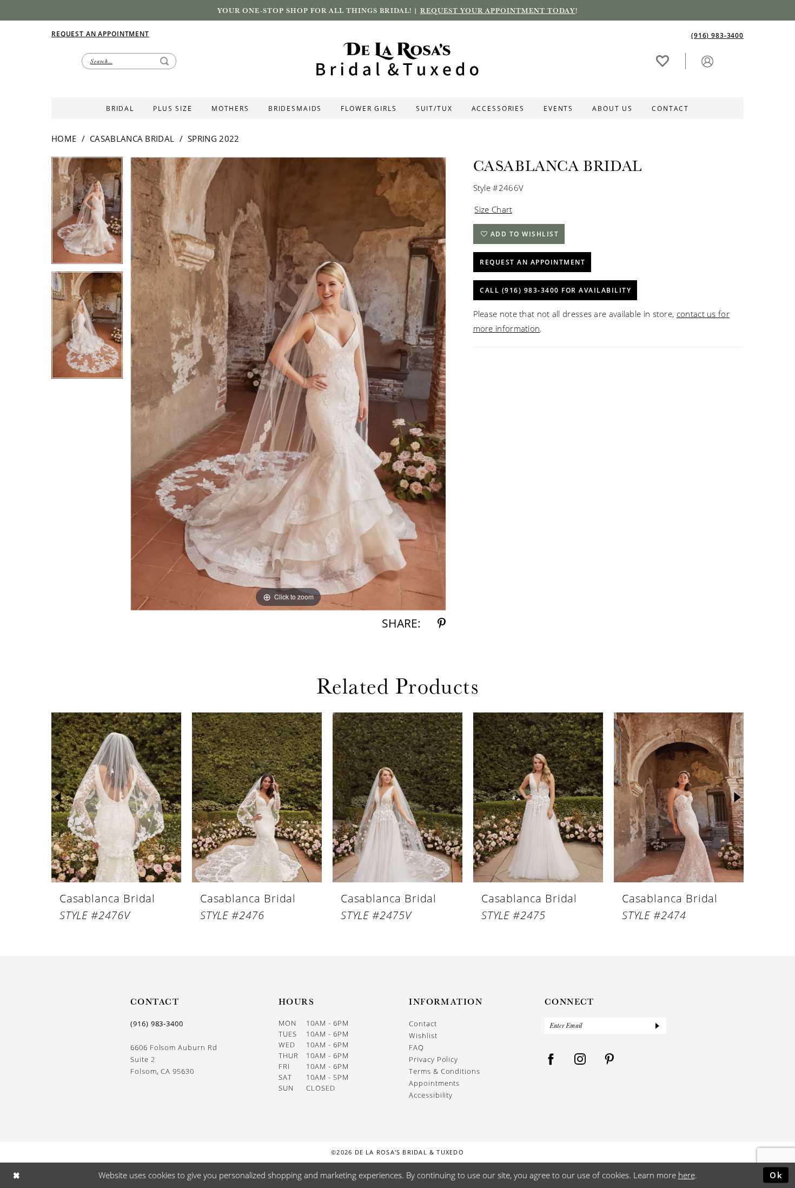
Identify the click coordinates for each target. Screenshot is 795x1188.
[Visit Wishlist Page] (662, 60)
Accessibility (431, 1095)
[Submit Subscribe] (657, 1026)
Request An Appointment (532, 262)
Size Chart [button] (493, 209)
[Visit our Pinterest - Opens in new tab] (609, 1059)
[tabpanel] (87, 214)
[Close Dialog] (16, 1175)
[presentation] (116, 797)
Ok (776, 1174)
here (686, 1175)
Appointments (434, 1083)
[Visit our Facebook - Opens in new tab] (551, 1059)
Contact (423, 1023)
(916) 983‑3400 (156, 1023)
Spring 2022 (213, 138)
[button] (707, 60)
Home (63, 138)
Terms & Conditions (444, 1071)
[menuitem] (224, 33)
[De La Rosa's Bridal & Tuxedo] (397, 59)
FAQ (416, 1047)
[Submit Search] (164, 61)
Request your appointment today (497, 10)
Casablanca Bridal (132, 138)
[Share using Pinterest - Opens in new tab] (441, 623)
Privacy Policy (433, 1059)
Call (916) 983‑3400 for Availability (555, 290)
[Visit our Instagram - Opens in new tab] (580, 1059)
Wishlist (423, 1035)
